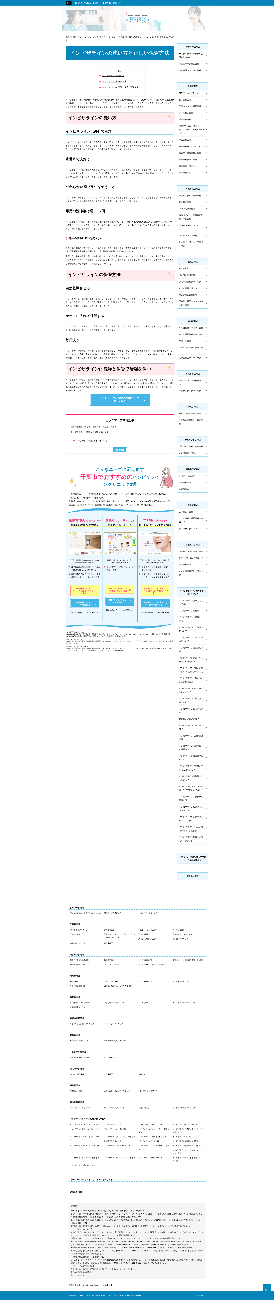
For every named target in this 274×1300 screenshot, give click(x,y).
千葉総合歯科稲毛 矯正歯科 (191, 422)
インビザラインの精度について (191, 619)
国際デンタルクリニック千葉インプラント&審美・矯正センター (191, 129)
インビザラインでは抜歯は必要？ (191, 737)
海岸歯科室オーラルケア (190, 358)
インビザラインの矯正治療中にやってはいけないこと (191, 670)
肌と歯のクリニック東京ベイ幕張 (191, 244)
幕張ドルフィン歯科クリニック (191, 382)
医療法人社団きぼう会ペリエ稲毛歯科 (191, 303)
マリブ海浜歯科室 (187, 208)
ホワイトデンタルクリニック (191, 349)
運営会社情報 (193, 876)
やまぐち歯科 (185, 341)
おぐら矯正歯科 (186, 113)
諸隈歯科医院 (185, 172)
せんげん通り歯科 (187, 275)
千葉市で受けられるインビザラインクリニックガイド (97, 3)
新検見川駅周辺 (193, 544)
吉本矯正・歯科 (186, 512)
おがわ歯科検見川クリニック (191, 573)
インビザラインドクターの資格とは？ (191, 798)
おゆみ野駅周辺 (193, 47)
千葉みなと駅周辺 (193, 439)
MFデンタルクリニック (189, 93)
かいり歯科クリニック (189, 453)
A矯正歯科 (183, 268)
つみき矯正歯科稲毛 (188, 295)
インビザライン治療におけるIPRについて (191, 839)
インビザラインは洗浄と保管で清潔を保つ (121, 87)
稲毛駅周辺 (193, 261)
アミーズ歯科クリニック (190, 282)
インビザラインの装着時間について (191, 629)
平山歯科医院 (185, 140)
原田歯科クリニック (188, 159)
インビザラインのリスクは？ (190, 727)
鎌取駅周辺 (193, 505)
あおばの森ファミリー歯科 (191, 328)
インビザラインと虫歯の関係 (191, 649)
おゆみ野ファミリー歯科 (190, 70)
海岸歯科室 (184, 489)
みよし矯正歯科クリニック (191, 334)
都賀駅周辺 (193, 406)
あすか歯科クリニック (189, 288)
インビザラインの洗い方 (113, 75)
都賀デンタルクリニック (190, 413)
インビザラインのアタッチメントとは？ (191, 808)
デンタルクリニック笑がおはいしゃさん (191, 55)
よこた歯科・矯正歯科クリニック (191, 520)
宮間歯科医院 (185, 564)
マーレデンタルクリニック (191, 551)
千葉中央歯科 (185, 119)
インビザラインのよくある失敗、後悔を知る (191, 660)
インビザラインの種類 (189, 610)
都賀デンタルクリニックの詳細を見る (118, 601)
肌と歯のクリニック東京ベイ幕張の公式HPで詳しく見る (154, 590)
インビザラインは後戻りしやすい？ (191, 758)
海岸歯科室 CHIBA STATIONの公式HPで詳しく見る (83, 590)
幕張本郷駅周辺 (193, 374)
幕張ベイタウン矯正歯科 (190, 195)
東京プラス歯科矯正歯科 (190, 153)
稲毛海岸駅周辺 (193, 469)
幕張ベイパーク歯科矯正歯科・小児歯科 (191, 217)
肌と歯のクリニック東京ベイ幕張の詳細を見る (153, 603)
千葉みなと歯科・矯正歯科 (191, 446)
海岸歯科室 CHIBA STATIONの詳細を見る (83, 603)
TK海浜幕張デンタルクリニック (191, 227)
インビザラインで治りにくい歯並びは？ (191, 747)
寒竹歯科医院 (185, 482)
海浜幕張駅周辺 (193, 189)
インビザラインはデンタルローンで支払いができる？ (191, 788)
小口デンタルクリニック (190, 390)
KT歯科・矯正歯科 (187, 476)
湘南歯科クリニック (188, 166)
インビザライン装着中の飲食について (191, 639)
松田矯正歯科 (185, 202)
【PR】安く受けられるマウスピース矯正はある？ (192, 858)
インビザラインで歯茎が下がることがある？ (191, 768)
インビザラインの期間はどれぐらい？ (191, 700)
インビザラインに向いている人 (191, 710)
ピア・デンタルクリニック (191, 558)
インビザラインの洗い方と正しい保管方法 (191, 680)
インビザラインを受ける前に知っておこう (89, 432)
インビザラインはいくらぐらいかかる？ (191, 690)
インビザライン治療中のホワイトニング (94, 446)
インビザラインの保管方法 (114, 81)
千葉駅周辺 (193, 86)
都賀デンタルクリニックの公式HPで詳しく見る (118, 589)
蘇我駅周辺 (193, 321)
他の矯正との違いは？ (189, 719)
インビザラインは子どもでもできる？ (93, 441)
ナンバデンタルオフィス (190, 528)
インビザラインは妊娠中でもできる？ (191, 778)
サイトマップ (200, 1295)
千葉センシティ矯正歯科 (190, 106)
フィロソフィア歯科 (188, 235)
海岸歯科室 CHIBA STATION (192, 146)
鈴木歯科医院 (185, 100)
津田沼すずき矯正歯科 (189, 64)
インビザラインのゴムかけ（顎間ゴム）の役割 (191, 829)
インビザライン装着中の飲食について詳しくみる (119, 399)
